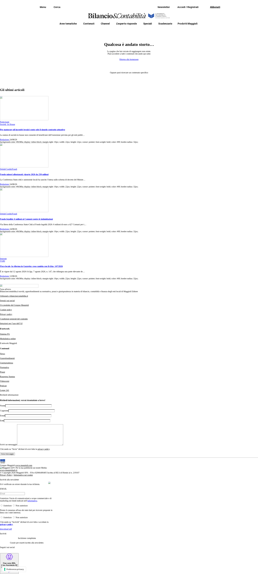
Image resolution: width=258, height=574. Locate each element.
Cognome (4, 410)
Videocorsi (4, 381)
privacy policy (44, 449)
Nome (2, 406)
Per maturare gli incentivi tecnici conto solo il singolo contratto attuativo (32, 129)
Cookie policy (6, 310)
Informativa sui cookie (23, 475)
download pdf (6, 529)
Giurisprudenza (6, 363)
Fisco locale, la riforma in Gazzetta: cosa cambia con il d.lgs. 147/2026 (31, 266)
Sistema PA (5, 334)
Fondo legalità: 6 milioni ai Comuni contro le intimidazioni (26, 219)
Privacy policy (6, 314)
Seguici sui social (7, 300)
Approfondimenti (7, 358)
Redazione (5, 139)
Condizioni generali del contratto (14, 319)
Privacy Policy (6, 475)
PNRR (97, 30)
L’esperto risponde (126, 23)
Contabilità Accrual (78, 30)
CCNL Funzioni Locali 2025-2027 (122, 30)
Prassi (2, 372)
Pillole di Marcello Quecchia (157, 30)
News (2, 354)
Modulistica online (8, 339)
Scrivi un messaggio (8, 444)
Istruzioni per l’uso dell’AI (11, 323)
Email (2, 415)
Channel (105, 23)
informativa (32, 501)
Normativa (4, 367)
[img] (49, 483)
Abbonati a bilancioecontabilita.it (14, 296)
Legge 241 (4, 390)
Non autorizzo (22, 505)
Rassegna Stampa (7, 376)
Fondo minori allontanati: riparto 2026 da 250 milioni (24, 174)
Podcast (3, 386)
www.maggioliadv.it (8, 470)
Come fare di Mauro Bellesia (190, 30)
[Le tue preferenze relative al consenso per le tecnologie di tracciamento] (14, 569)
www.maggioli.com (23, 465)
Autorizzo (7, 505)
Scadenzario (165, 23)
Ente (2, 420)
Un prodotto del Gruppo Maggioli (14, 305)
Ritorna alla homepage (129, 59)
